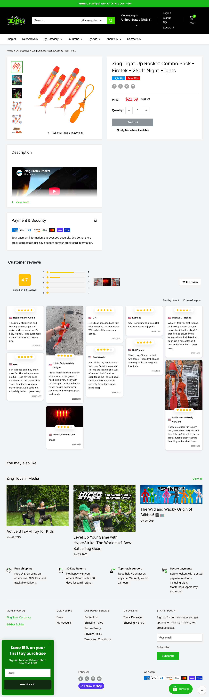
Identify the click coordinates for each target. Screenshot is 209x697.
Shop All (11, 39)
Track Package (132, 617)
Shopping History (133, 622)
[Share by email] (133, 86)
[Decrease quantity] (129, 110)
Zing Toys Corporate (19, 617)
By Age (92, 39)
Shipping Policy (93, 622)
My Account (64, 622)
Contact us (91, 617)
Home (10, 50)
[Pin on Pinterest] (120, 86)
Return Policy (92, 628)
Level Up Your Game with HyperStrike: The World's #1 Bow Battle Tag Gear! (102, 543)
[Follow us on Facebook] (80, 678)
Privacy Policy (93, 633)
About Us (112, 39)
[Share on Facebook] (114, 86)
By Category (51, 39)
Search (61, 617)
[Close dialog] (50, 644)
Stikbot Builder (15, 624)
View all (198, 478)
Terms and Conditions (97, 639)
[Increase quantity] (146, 110)
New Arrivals (30, 39)
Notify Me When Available (133, 130)
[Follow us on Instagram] (93, 678)
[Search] (111, 20)
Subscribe (163, 647)
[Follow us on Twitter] (87, 678)
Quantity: (117, 110)
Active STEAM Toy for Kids (30, 531)
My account (168, 24)
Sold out (132, 122)
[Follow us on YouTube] (99, 678)
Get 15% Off (27, 684)
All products (22, 50)
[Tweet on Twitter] (126, 86)
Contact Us (134, 39)
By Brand (73, 39)
